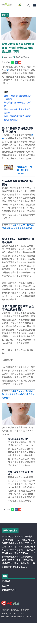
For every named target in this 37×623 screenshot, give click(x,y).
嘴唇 (23, 57)
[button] (34, 5)
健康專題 (5, 15)
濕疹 (27, 57)
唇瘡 (20, 57)
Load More (18, 517)
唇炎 (16, 57)
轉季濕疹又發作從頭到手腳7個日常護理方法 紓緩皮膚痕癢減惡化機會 (18, 394)
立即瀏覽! (24, 170)
